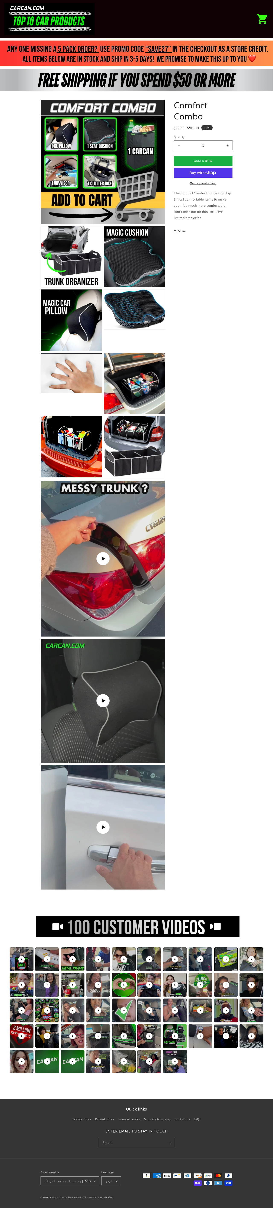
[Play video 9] (226, 959)
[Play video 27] (175, 1010)
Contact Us (182, 1119)
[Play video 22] (47, 1010)
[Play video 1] (21, 959)
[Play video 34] (98, 1036)
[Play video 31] (21, 1036)
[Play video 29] (226, 1010)
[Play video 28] (200, 1010)
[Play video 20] (251, 985)
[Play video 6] (149, 959)
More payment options (203, 183)
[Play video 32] (47, 1036)
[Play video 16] (149, 985)
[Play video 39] (226, 1036)
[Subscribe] (170, 1143)
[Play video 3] (72, 959)
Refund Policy (104, 1119)
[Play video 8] (200, 959)
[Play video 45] (124, 1061)
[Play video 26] (149, 1010)
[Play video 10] (251, 959)
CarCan (54, 1197)
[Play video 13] (72, 985)
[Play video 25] (124, 1010)
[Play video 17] (175, 985)
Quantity (179, 137)
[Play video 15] (124, 985)
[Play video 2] (47, 959)
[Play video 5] (124, 959)
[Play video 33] (72, 1036)
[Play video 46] (149, 1061)
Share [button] (182, 231)
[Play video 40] (251, 1036)
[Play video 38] (200, 1036)
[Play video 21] (21, 1010)
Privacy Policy (82, 1119)
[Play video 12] (47, 985)
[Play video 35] (124, 1036)
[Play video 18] (200, 985)
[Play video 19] (226, 985)
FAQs (197, 1119)
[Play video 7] (175, 959)
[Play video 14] (98, 985)
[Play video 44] (98, 1061)
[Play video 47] (175, 1061)
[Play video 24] (98, 1010)
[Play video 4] (98, 959)
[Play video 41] (21, 1061)
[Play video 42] (47, 1061)
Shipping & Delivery (157, 1119)
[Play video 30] (251, 1010)
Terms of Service (129, 1119)
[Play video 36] (149, 1036)
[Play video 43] (72, 1061)
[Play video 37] (175, 1036)
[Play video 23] (72, 1010)
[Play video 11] (21, 985)
